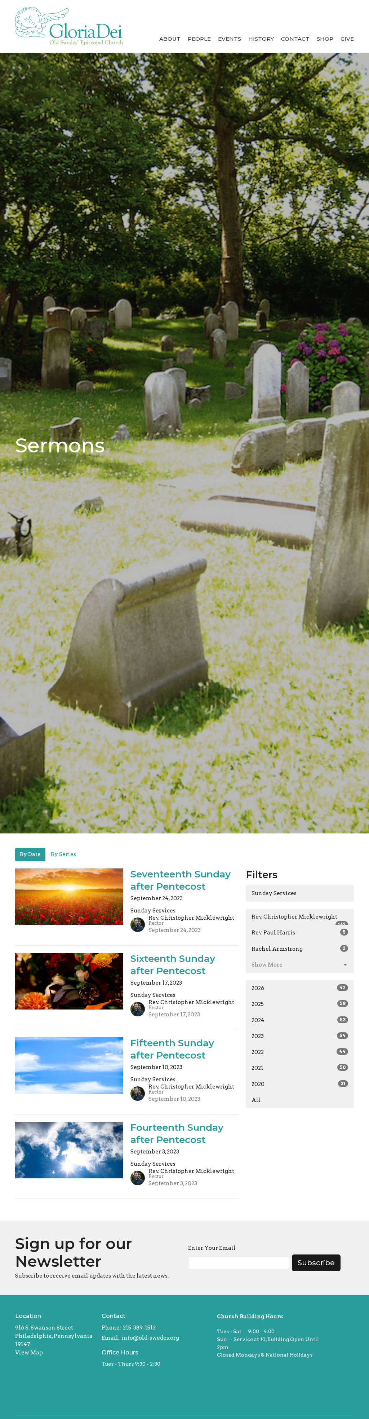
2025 (299, 1004)
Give (347, 38)
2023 (299, 1036)
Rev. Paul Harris (299, 932)
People (199, 38)
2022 (299, 1052)
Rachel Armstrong (299, 949)
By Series (63, 854)
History (261, 38)
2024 (299, 1020)
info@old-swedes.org (150, 1338)
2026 (299, 988)
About (170, 38)
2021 (299, 1068)
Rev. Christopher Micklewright (299, 919)
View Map (29, 1352)
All (256, 1100)
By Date (30, 854)
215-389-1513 (139, 1327)
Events (229, 38)
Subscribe (316, 1262)
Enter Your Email (212, 1248)
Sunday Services (274, 893)
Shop (325, 38)
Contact (295, 38)
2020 (299, 1084)
